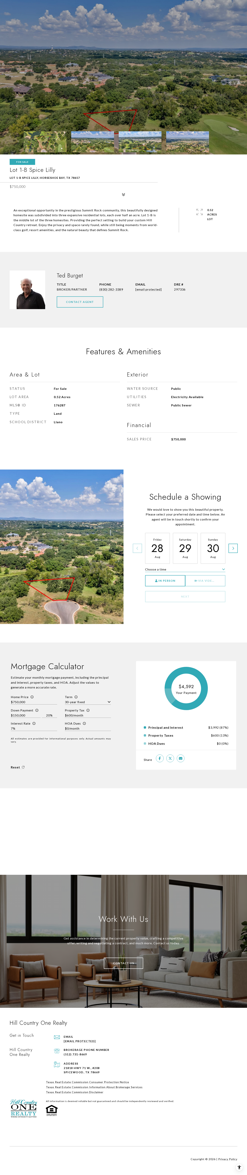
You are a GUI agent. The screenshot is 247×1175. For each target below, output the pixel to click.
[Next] (233, 548)
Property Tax (75, 710)
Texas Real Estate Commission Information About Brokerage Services (94, 1087)
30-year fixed (75, 702)
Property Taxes (160, 735)
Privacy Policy (227, 1159)
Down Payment (22, 710)
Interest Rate (20, 723)
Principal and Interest (165, 727)
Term (69, 697)
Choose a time (155, 569)
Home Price (20, 697)
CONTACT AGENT (80, 301)
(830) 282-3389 (111, 289)
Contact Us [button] (123, 963)
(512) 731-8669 (75, 1054)
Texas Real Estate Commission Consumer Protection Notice (87, 1082)
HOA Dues (73, 723)
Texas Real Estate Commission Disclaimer (74, 1092)
